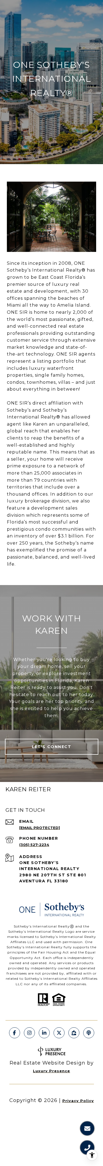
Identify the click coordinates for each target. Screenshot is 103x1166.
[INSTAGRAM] (29, 1032)
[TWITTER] (59, 1032)
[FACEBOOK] (14, 1032)
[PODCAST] (88, 1032)
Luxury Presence (51, 1071)
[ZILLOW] (73, 1032)
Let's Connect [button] (51, 746)
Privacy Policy (78, 1100)
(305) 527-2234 (34, 844)
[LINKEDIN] (44, 1032)
